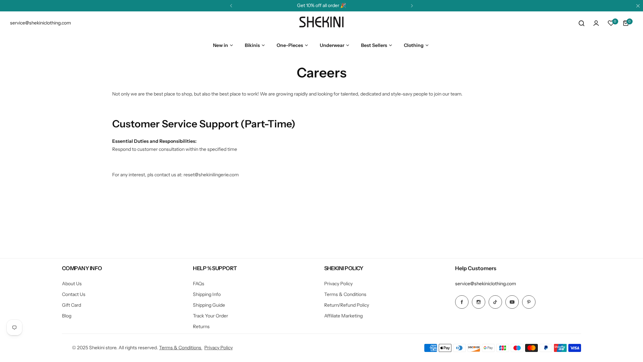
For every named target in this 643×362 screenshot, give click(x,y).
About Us (72, 284)
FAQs (198, 284)
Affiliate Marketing (343, 316)
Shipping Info (207, 294)
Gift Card (71, 305)
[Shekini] (321, 23)
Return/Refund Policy (346, 305)
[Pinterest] (528, 302)
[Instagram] (478, 302)
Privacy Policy (338, 284)
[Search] (581, 23)
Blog (66, 316)
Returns (201, 326)
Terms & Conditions (345, 294)
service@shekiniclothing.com (485, 284)
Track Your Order (210, 316)
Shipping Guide (209, 305)
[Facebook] (462, 302)
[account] (596, 23)
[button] (231, 6)
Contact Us (73, 294)
